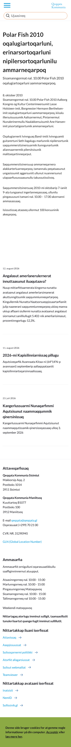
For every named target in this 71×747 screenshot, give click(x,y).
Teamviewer (10, 674)
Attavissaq (9, 637)
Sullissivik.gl (10, 705)
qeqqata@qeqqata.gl (24, 520)
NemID (7, 697)
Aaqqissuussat (12, 645)
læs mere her (13, 736)
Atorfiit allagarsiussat (16, 660)
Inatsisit (8, 690)
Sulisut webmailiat (14, 667)
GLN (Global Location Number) (22, 541)
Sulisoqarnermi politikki (17, 652)
